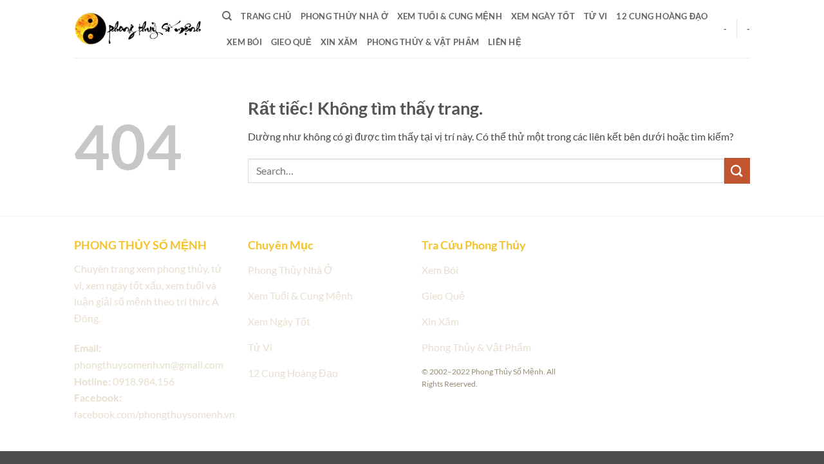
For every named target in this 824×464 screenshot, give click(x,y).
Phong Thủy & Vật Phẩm (423, 42)
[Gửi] (737, 170)
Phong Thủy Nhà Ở (344, 16)
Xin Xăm (339, 42)
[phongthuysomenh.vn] (138, 28)
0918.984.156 (143, 381)
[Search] (227, 16)
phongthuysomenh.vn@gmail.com (148, 364)
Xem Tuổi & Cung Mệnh (449, 16)
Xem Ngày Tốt (543, 16)
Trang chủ (266, 16)
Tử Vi (595, 16)
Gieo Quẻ (291, 42)
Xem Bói (244, 42)
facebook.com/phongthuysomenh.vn (154, 414)
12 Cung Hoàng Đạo (661, 16)
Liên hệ (504, 42)
